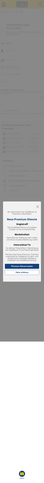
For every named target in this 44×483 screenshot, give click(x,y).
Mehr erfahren (22, 272)
